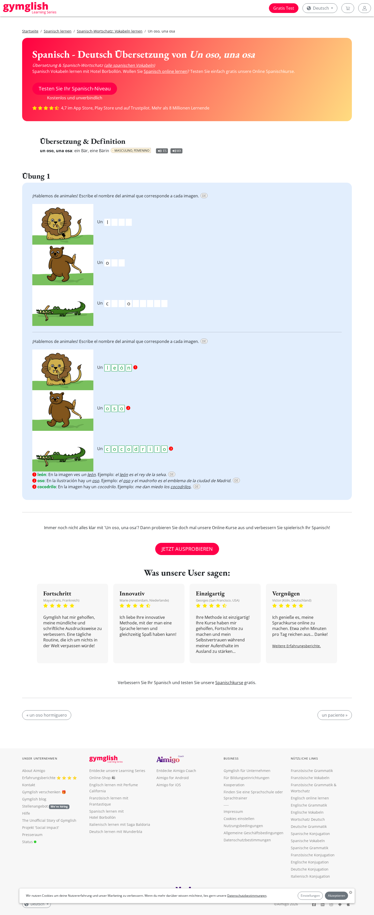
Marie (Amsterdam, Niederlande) (144, 600)
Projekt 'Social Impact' (40, 827)
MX (179, 151)
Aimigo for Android (172, 777)
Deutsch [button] (321, 8)
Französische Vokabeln (310, 777)
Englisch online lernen (310, 798)
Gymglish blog (34, 799)
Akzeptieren (336, 895)
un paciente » (335, 715)
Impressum (233, 811)
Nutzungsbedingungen (243, 825)
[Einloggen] (364, 8)
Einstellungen (310, 895)
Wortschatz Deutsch (308, 819)
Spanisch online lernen (166, 71)
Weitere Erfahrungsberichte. (296, 645)
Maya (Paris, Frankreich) (61, 600)
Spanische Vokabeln (308, 840)
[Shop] (347, 8)
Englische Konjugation (310, 862)
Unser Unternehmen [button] (39, 758)
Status (28, 841)
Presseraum (32, 834)
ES (165, 151)
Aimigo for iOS (168, 784)
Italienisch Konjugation (310, 876)
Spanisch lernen (57, 31)
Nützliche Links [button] (304, 758)
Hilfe (26, 813)
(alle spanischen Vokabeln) (129, 65)
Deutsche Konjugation (309, 869)
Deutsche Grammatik (309, 826)
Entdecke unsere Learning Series (117, 770)
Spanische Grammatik (309, 847)
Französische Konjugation (313, 855)
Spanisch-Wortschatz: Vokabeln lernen (109, 31)
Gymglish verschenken (41, 792)
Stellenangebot (45, 806)
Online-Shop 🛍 (102, 777)
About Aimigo (33, 770)
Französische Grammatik (312, 770)
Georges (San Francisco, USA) (217, 600)
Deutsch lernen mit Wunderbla (115, 831)
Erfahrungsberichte (38, 777)
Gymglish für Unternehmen (247, 770)
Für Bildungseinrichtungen (246, 777)
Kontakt (28, 784)
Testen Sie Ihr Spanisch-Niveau (75, 88)
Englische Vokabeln (307, 812)
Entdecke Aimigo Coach (176, 770)
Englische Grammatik (309, 805)
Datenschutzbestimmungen (246, 895)
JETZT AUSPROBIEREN (187, 548)
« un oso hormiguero (46, 715)
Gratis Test (283, 8)
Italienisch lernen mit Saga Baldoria (119, 824)
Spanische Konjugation (310, 833)
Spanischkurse (229, 682)
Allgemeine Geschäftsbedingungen (253, 832)
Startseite (30, 31)
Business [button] (231, 758)
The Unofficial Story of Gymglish (49, 820)
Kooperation (234, 784)
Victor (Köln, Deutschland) (291, 600)
